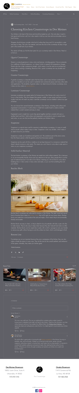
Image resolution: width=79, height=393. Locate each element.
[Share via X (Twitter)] (15, 252)
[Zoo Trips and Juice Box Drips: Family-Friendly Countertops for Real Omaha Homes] (64, 275)
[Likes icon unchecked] (16, 331)
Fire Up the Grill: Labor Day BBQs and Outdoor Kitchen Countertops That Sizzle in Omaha (13, 284)
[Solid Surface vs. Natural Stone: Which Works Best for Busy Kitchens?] (39, 275)
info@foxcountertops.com (38, 387)
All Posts (5, 14)
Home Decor (25, 14)
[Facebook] (36, 390)
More (58, 14)
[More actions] (67, 24)
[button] (74, 14)
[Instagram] (40, 390)
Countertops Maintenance (48, 14)
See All (74, 265)
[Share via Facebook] (11, 252)
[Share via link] (23, 252)
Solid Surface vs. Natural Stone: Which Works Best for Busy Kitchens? (38, 284)
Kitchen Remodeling (35, 14)
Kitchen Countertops (14, 14)
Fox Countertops (17, 6)
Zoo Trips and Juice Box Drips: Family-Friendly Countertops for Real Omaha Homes (64, 284)
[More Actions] (67, 317)
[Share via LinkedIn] (19, 252)
